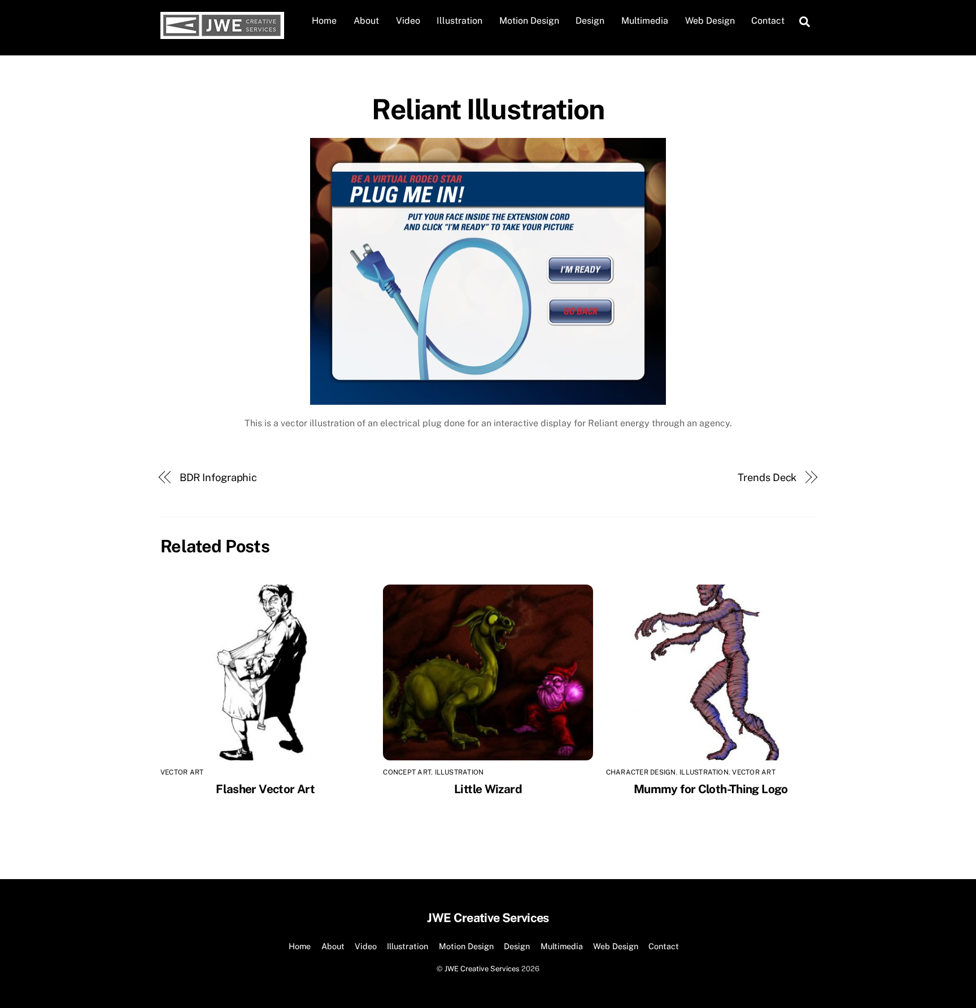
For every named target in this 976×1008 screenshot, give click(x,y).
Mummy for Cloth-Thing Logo (711, 789)
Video (408, 20)
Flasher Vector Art (265, 789)
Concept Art (407, 772)
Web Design (710, 20)
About (366, 20)
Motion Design (529, 20)
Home (324, 20)
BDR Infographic (219, 477)
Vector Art (181, 772)
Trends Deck (767, 477)
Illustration (459, 20)
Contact (768, 20)
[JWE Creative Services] (222, 33)
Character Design (641, 772)
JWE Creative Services (482, 968)
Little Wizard (488, 789)
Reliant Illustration (488, 109)
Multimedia (644, 20)
